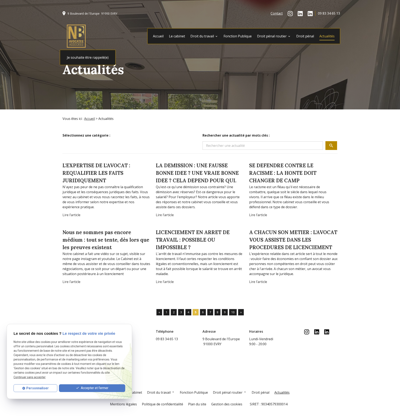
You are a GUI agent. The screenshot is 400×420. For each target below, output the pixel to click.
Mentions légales (123, 404)
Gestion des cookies (226, 404)
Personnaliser (37, 388)
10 (233, 312)
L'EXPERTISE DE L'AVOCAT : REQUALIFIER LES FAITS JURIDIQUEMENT (96, 173)
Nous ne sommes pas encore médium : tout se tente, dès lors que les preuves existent (105, 240)
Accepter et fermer (94, 388)
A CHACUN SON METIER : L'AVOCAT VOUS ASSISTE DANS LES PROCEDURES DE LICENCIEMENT (293, 240)
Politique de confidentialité (162, 404)
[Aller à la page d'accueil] (76, 36)
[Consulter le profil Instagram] (290, 13)
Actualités (327, 36)
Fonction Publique (238, 36)
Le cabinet (177, 36)
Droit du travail (202, 36)
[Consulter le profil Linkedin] (300, 13)
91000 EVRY (92, 13)
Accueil (158, 36)
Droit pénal (305, 36)
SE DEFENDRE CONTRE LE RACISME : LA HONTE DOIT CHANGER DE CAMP (282, 173)
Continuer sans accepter (30, 377)
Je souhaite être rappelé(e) (88, 57)
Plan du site (197, 404)
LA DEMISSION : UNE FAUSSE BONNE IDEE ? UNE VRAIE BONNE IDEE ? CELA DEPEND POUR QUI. (197, 173)
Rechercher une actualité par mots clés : (236, 135)
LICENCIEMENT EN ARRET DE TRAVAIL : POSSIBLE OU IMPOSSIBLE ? (193, 240)
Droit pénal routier (272, 36)
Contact (277, 13)
